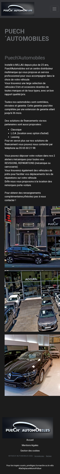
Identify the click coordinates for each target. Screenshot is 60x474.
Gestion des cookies (30, 450)
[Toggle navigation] (54, 9)
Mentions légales (30, 445)
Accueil (30, 440)
